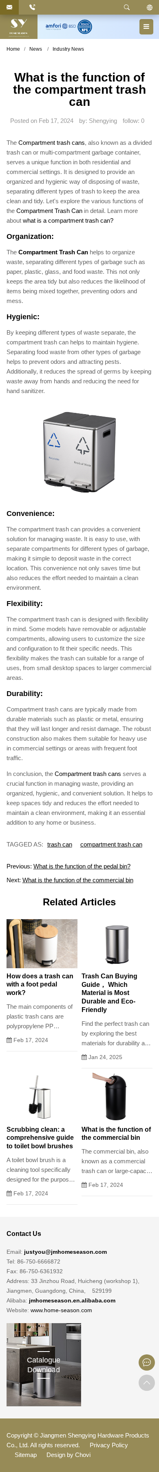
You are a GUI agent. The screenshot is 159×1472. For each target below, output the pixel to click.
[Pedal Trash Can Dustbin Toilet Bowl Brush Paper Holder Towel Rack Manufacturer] (19, 27)
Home (13, 49)
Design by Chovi (68, 1454)
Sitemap (26, 1454)
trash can (59, 844)
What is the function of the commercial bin (77, 880)
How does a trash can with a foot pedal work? (40, 985)
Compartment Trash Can (49, 210)
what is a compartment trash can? (68, 220)
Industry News (68, 49)
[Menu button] (146, 26)
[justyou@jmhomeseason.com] (9, 7)
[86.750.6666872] (32, 7)
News (35, 49)
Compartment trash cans (51, 142)
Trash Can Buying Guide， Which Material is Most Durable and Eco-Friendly (109, 993)
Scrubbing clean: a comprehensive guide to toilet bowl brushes (40, 1138)
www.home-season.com (61, 1310)
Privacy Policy (109, 1445)
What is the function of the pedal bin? (81, 866)
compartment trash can (111, 844)
